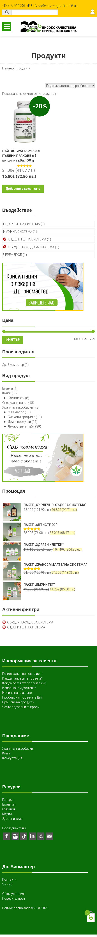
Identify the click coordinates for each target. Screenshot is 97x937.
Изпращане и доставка (19, 688)
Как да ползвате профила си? (24, 683)
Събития (8, 809)
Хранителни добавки (17, 407)
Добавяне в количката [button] (23, 188)
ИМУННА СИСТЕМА (17, 231)
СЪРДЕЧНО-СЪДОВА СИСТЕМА (31, 247)
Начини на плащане (17, 692)
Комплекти (16, 398)
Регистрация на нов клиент (22, 673)
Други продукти (19, 421)
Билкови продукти (21, 417)
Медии (7, 814)
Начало (8, 68)
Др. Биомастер (13, 364)
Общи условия (13, 894)
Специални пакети (15, 402)
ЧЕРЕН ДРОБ (12, 255)
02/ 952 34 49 (17, 5)
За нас (7, 884)
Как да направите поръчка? (22, 678)
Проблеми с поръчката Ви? (22, 697)
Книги (6, 393)
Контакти (9, 879)
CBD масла (16, 412)
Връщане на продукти (18, 702)
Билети (7, 388)
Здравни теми (12, 818)
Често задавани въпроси (20, 707)
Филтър (12, 339)
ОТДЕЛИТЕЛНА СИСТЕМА (27, 239)
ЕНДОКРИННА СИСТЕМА (21, 224)
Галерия (8, 799)
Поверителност (13, 898)
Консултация (12, 758)
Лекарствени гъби (21, 426)
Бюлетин (9, 804)
